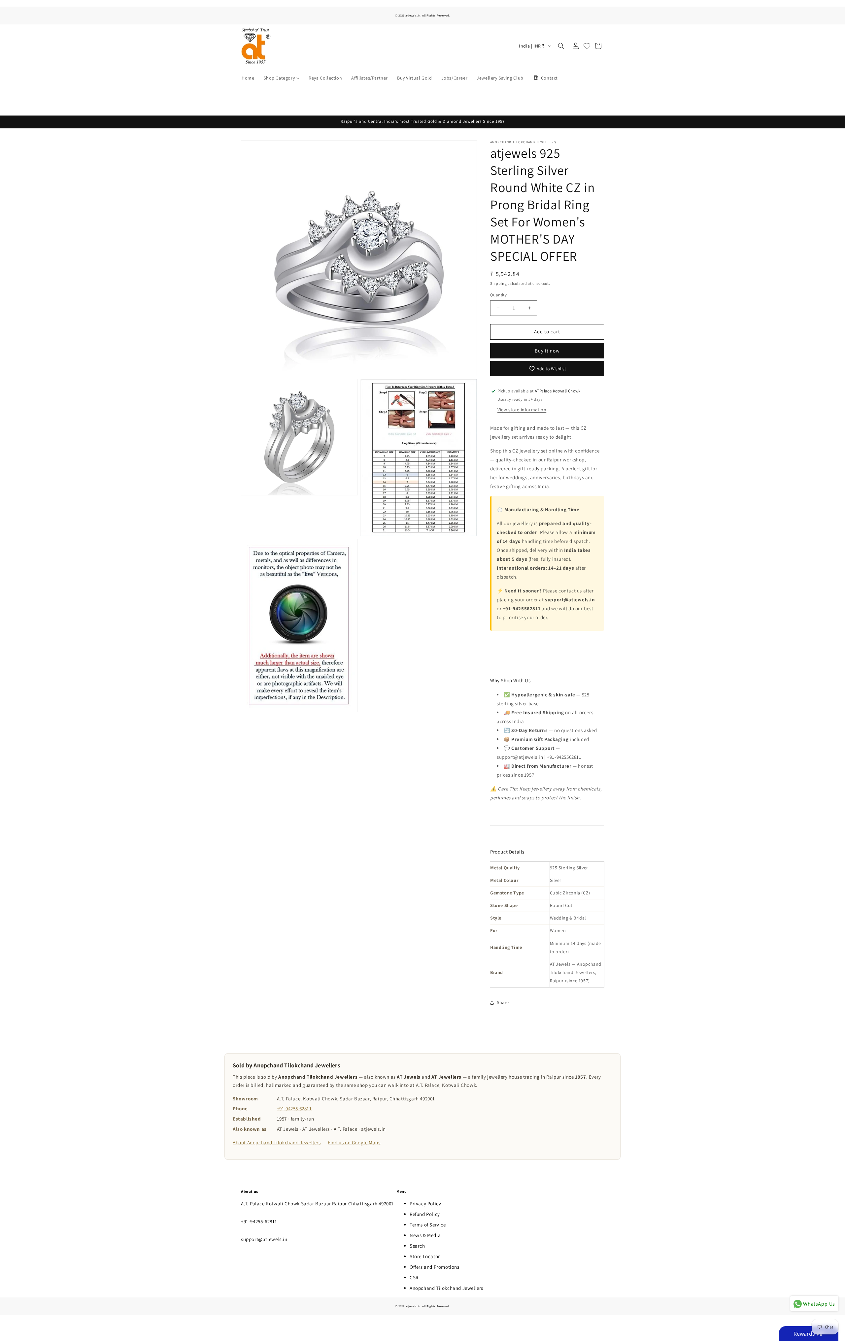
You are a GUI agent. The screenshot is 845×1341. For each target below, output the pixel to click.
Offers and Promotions (434, 1267)
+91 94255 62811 (294, 1108)
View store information (521, 410)
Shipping (498, 283)
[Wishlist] (587, 46)
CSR (414, 1277)
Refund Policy (425, 1214)
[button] (561, 46)
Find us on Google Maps (354, 1142)
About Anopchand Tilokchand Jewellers (277, 1142)
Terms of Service (428, 1225)
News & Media (425, 1235)
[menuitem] (248, 78)
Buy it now (547, 351)
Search (417, 1246)
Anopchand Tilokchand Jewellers (446, 1288)
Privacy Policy (425, 1203)
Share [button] (503, 1002)
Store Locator (425, 1256)
